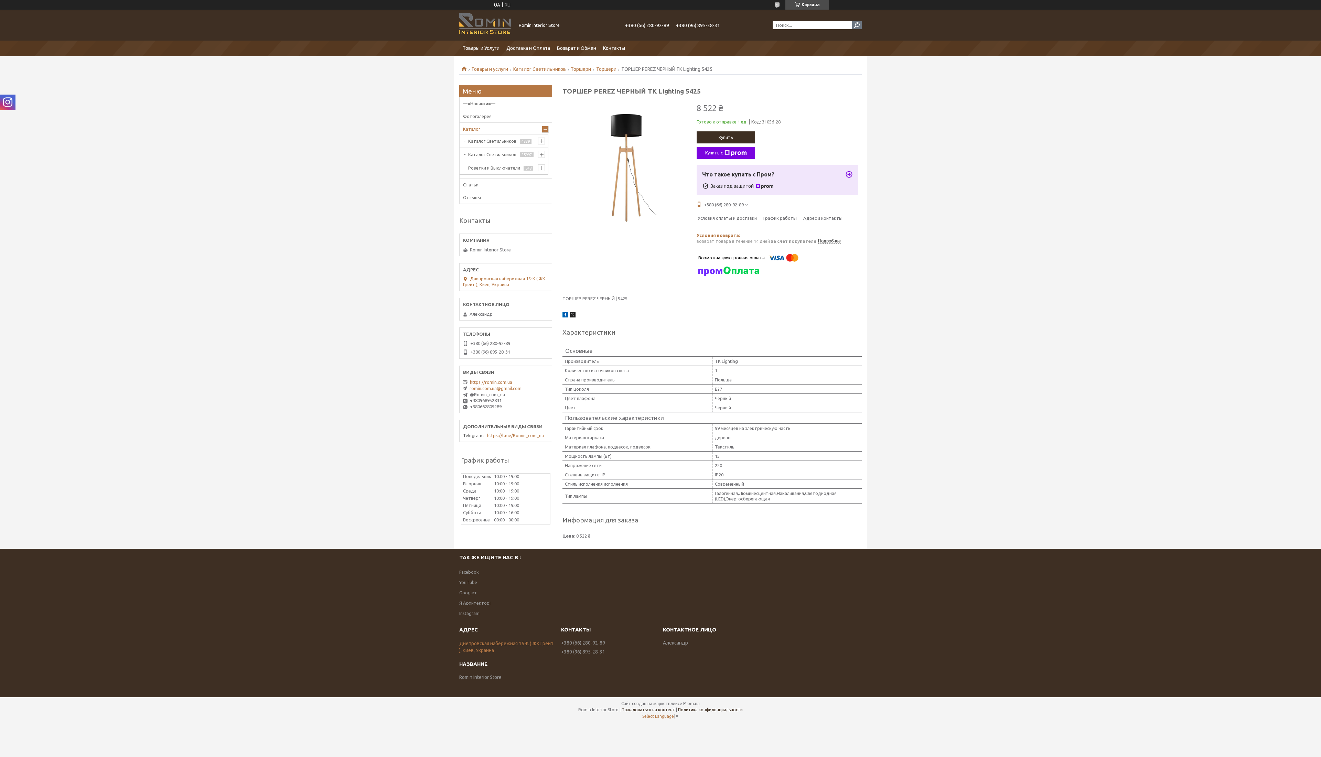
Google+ (468, 592)
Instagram (469, 613)
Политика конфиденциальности (710, 709)
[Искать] (857, 25)
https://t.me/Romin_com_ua (515, 435)
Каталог (471, 129)
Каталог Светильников (539, 69)
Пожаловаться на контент (648, 709)
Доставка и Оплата (528, 48)
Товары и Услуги (481, 48)
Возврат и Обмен (576, 48)
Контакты (614, 48)
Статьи (471, 184)
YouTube (468, 582)
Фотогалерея (477, 116)
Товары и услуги (489, 69)
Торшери (581, 69)
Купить (726, 137)
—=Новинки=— (479, 103)
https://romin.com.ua (491, 382)
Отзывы (472, 197)
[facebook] (565, 315)
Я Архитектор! (475, 603)
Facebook (469, 572)
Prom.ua (691, 703)
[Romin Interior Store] (485, 25)
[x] (573, 315)
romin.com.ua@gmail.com (496, 388)
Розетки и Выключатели (494, 167)
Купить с (714, 152)
